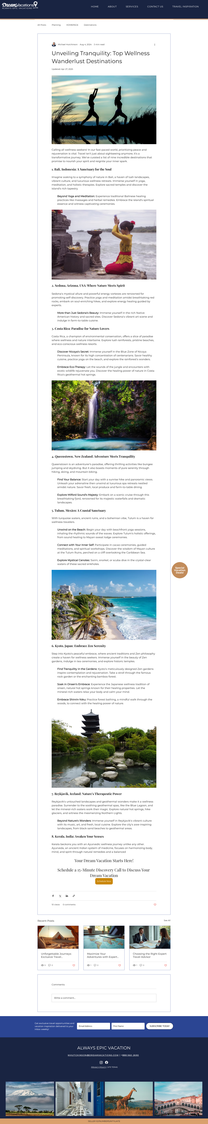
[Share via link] (73, 895)
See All (167, 920)
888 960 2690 (130, 1055)
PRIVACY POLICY (98, 1067)
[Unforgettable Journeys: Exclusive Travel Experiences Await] (58, 937)
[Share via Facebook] (53, 895)
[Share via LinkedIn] (67, 895)
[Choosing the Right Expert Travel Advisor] (149, 937)
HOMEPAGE (72, 25)
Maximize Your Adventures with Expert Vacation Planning (102, 955)
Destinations (90, 25)
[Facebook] (107, 1062)
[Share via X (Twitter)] (60, 895)
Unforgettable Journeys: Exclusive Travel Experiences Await (56, 955)
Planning (56, 25)
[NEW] (180, 570)
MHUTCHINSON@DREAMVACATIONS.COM (93, 1055)
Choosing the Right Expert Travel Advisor (150, 955)
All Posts (41, 25)
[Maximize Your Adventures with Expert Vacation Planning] (104, 937)
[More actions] (154, 44)
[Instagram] (101, 1062)
